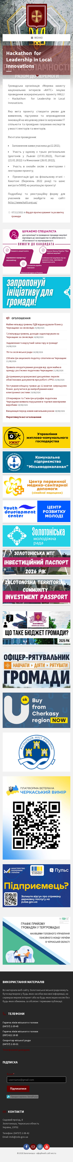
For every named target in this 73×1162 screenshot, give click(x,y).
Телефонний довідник (16, 1049)
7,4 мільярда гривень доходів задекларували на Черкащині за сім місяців (32, 335)
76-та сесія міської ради (19, 352)
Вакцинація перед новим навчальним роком (30, 410)
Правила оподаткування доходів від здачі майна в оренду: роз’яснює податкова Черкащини (33, 369)
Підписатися (18, 1088)
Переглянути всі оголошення (23, 417)
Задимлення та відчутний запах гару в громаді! (32, 343)
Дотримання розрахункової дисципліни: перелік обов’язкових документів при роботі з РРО (32, 378)
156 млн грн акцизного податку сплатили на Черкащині (36, 358)
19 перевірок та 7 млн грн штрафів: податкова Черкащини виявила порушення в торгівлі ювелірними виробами (36, 401)
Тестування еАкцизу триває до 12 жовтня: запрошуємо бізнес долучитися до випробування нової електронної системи (36, 389)
